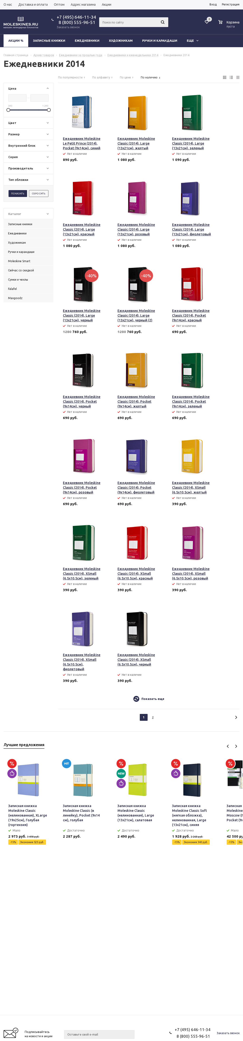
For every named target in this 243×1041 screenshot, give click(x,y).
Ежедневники (87, 40)
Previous (227, 746)
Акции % (15, 40)
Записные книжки (49, 40)
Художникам (121, 40)
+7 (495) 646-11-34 (76, 17)
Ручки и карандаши (159, 40)
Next (236, 746)
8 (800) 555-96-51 (76, 22)
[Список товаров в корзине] (229, 25)
